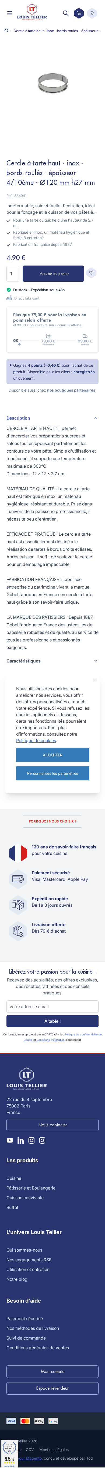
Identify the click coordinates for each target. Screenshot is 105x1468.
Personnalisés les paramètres (52, 773)
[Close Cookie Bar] (94, 680)
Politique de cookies (36, 740)
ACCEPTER (52, 755)
